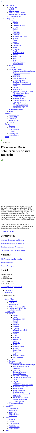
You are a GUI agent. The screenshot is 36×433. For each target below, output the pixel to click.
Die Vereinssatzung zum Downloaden (13, 250)
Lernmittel (12, 131)
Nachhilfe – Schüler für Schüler (23, 91)
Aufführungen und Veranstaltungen (24, 71)
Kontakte (12, 126)
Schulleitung (13, 117)
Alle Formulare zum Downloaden (11, 259)
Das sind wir (13, 7)
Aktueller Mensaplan (7, 266)
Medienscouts (17, 89)
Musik (15, 47)
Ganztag (15, 87)
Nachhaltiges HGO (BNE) (17, 14)
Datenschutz (9, 290)
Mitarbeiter (12, 118)
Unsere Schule (9, 5)
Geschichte (16, 34)
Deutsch (15, 27)
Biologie (15, 22)
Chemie (15, 23)
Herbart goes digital (15, 16)
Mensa (11, 111)
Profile (11, 65)
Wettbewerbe (17, 102)
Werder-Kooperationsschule (21, 100)
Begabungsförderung (19, 78)
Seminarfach (17, 56)
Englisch (15, 29)
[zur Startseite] (1, 2)
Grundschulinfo (14, 129)
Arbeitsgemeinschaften (16, 109)
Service (7, 124)
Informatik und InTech (20, 36)
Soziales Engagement (19, 96)
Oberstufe (12, 67)
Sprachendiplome (18, 98)
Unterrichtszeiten (14, 133)
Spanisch (15, 58)
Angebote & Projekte (15, 69)
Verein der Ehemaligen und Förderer (12, 240)
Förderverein (13, 122)
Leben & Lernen (10, 18)
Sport (14, 60)
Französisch (16, 33)
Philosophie (16, 49)
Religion (15, 54)
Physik (15, 51)
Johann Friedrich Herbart (17, 12)
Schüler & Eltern (14, 120)
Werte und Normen (19, 62)
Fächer (11, 20)
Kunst (15, 40)
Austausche (16, 76)
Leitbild (11, 9)
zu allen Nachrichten (7, 231)
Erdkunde (16, 31)
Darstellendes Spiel (19, 25)
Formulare (12, 128)
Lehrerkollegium (14, 115)
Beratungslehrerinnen (19, 80)
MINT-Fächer (17, 45)
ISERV (7, 137)
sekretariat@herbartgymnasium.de (11, 287)
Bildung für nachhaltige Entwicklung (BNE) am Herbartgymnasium (20, 105)
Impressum (8, 292)
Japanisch (16, 38)
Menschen (8, 113)
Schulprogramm (14, 11)
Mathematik (16, 44)
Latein (15, 42)
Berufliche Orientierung (20, 82)
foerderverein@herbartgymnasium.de (12, 243)
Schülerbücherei (18, 95)
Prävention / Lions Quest (20, 93)
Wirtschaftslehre (18, 64)
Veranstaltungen (14, 135)
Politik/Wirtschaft (18, 53)
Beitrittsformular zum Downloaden (12, 247)
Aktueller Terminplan (7, 262)
